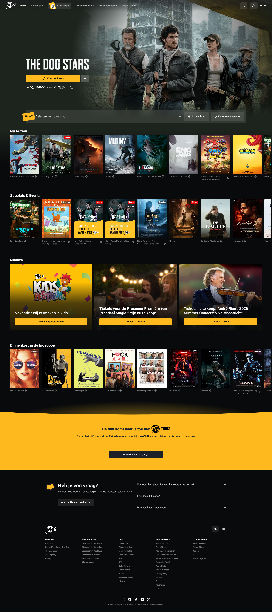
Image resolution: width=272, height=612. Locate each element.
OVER (121, 539)
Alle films (49, 543)
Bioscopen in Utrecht (91, 554)
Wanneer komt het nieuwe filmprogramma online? (165, 484)
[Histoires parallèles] (152, 368)
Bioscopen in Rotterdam (92, 547)
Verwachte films (250, 345)
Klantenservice (162, 543)
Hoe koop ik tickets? (148, 496)
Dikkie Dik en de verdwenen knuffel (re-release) (53, 242)
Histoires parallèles (145, 390)
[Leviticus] (215, 368)
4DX (120, 562)
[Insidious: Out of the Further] (152, 154)
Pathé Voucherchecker (165, 550)
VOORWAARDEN (200, 539)
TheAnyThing (161, 573)
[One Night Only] (24, 218)
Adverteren (160, 584)
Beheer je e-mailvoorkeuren (167, 558)
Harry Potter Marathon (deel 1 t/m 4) (118, 242)
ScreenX (122, 573)
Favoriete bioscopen (229, 116)
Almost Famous (17, 390)
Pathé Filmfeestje (126, 577)
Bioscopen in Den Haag (92, 550)
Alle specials (252, 195)
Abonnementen (85, 6)
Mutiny (108, 176)
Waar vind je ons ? (89, 539)
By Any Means (48, 390)
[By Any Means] (56, 368)
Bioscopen (37, 6)
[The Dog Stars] (56, 154)
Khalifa (172, 241)
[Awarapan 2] (247, 218)
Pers (157, 581)
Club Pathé (63, 6)
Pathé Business (162, 569)
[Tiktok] (136, 599)
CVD (194, 554)
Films (23, 6)
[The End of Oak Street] (183, 154)
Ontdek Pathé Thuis (134, 455)
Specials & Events (126, 554)
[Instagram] (123, 599)
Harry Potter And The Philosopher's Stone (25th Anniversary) (148, 244)
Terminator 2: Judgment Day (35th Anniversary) (245, 392)
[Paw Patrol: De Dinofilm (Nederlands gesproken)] (215, 154)
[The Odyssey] (88, 154)
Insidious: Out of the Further (149, 176)
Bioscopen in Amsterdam (92, 543)
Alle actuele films (250, 131)
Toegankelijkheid (200, 558)
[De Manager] (88, 368)
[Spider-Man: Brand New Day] (24, 154)
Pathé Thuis (129, 6)
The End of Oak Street (178, 176)
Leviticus (204, 390)
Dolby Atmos (124, 569)
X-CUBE (159, 577)
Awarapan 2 (238, 241)
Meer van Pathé (108, 6)
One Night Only (16, 241)
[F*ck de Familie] (120, 368)
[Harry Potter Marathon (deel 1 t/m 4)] (120, 218)
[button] (243, 5)
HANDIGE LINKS (163, 539)
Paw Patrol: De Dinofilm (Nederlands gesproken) (211, 178)
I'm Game (173, 390)
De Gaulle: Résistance (210, 241)
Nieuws (122, 581)
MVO (158, 588)
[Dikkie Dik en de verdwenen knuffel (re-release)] (56, 218)
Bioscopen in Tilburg (90, 558)
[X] (148, 599)
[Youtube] (142, 599)
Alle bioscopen (88, 562)
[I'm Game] (183, 368)
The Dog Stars (48, 176)
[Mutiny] (120, 154)
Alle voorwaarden (200, 543)
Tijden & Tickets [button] (136, 322)
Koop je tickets (55, 78)
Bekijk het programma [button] (51, 322)
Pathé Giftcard (162, 547)
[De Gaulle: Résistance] (215, 218)
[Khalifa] (183, 218)
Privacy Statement (200, 547)
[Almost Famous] (24, 368)
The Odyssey (79, 176)
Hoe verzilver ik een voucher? (154, 507)
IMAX (121, 558)
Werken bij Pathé (163, 562)
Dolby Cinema (124, 566)
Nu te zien (49, 539)
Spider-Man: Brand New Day (22, 176)
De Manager (79, 390)
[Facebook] (130, 599)
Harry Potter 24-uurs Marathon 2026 (82, 242)
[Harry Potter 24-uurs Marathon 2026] (88, 218)
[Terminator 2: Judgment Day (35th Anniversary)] (247, 368)
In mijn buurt (199, 116)
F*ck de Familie (112, 390)
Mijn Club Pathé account (166, 554)
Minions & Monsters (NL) (243, 176)
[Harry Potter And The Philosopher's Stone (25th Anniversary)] (152, 218)
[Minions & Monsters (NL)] (247, 154)
